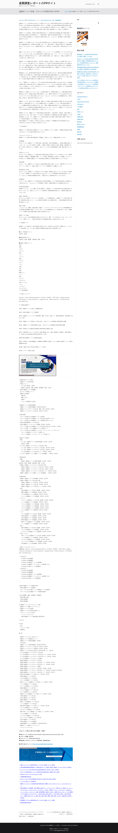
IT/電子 (79, 99)
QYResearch (80, 104)
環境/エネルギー (81, 124)
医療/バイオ (80, 111)
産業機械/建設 (58, 20)
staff (23, 20)
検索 (78, 19)
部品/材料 (79, 134)
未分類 (78, 114)
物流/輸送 (79, 121)
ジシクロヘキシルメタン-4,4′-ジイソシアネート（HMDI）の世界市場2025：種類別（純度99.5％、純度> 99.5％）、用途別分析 (32, 814)
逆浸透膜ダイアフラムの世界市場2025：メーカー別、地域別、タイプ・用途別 (37, 800)
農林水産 (79, 132)
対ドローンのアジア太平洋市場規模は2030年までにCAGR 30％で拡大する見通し (38, 779)
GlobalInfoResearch (82, 96)
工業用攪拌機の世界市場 (25, 776)
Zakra (69, 825)
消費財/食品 (80, 119)
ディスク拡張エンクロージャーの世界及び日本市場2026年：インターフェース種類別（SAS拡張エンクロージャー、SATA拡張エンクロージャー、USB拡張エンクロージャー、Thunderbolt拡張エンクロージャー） (88, 84)
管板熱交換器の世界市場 (25, 802)
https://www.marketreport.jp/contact (43, 744)
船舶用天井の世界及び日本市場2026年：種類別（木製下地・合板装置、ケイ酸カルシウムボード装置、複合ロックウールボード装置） (88, 74)
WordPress (75, 825)
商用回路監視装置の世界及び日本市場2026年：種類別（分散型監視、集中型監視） (88, 68)
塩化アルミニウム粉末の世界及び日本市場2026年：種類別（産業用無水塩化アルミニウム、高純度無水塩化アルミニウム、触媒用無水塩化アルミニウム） (88, 61)
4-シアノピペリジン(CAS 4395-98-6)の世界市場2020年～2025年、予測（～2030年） (40, 769)
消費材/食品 (80, 116)
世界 (53, 20)
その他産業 (80, 106)
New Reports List (90, 4)
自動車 (78, 129)
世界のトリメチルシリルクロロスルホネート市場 (31, 774)
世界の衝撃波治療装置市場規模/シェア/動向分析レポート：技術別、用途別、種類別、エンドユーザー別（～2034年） (46, 767)
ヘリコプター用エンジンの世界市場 (28, 781)
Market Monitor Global (46, 20)
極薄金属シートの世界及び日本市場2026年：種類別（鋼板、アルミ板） (87, 55)
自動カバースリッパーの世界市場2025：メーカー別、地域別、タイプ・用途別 (37, 765)
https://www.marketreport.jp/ (85, 143)
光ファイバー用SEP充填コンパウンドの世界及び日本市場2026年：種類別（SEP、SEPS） (40, 772)
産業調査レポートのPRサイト (37, 3)
